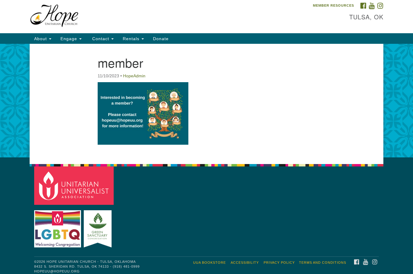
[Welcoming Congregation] (58, 226)
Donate (161, 38)
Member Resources (333, 5)
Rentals (132, 38)
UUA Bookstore (209, 262)
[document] (206, 100)
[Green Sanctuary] (98, 226)
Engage (69, 38)
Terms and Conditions (322, 262)
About (41, 38)
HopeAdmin (134, 75)
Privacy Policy (279, 262)
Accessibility (245, 262)
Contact (101, 38)
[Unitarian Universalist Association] (74, 185)
